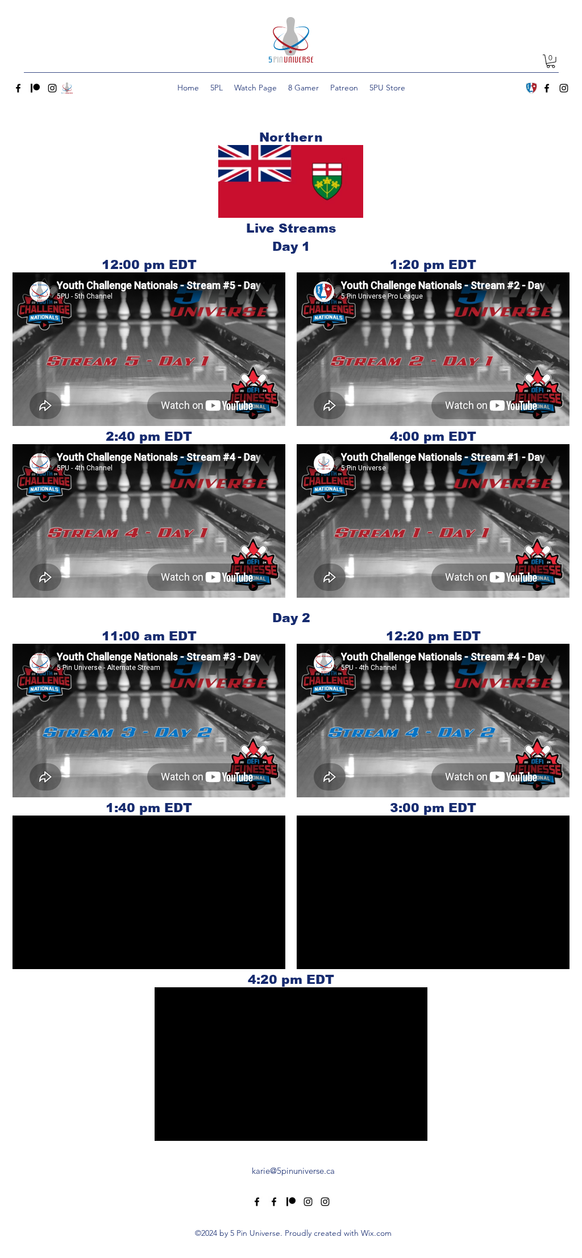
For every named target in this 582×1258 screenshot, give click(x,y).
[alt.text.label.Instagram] (52, 88)
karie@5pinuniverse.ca (293, 1170)
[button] (551, 61)
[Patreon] (35, 88)
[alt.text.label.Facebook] (18, 88)
